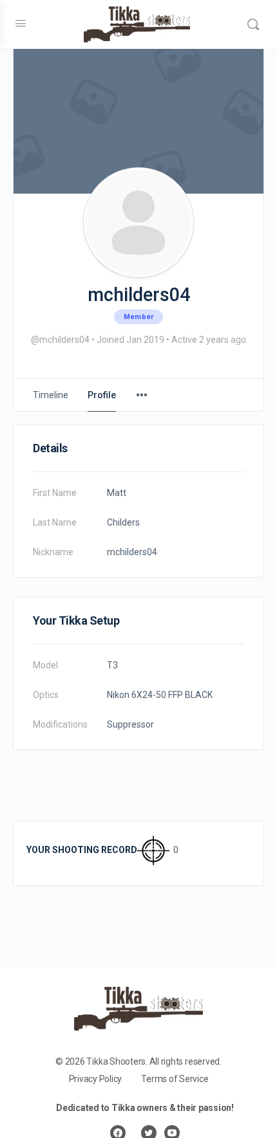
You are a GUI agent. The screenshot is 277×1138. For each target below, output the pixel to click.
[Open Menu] (20, 23)
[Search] (253, 24)
